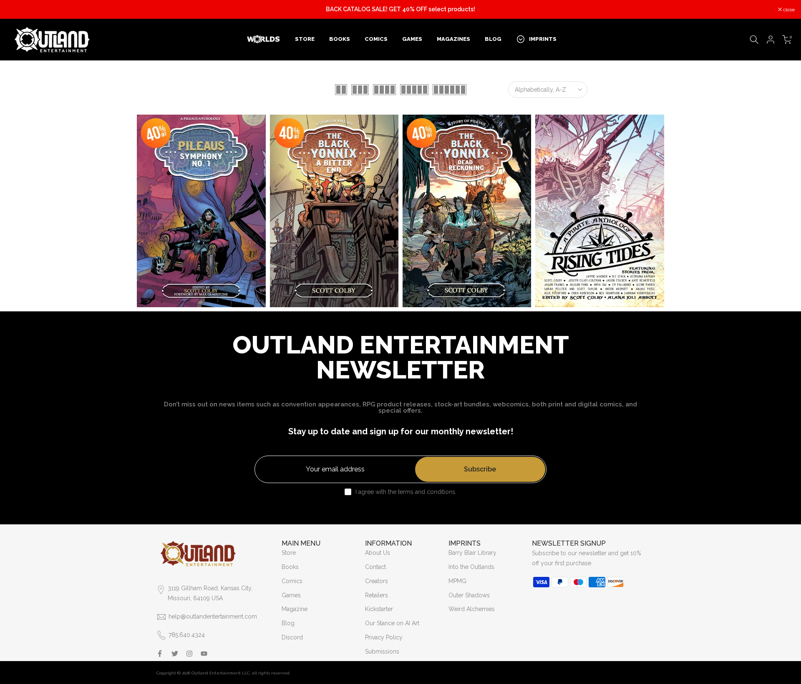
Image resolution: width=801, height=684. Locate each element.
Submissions (382, 651)
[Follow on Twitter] (174, 654)
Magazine (294, 609)
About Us (377, 552)
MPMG (457, 581)
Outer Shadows (469, 595)
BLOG (493, 39)
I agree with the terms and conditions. (405, 492)
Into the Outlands (471, 567)
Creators (376, 581)
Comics (292, 581)
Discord (292, 637)
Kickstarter (379, 609)
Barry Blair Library (472, 552)
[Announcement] (400, 10)
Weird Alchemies (471, 609)
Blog (288, 623)
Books (290, 567)
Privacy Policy (384, 637)
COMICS (376, 39)
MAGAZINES (453, 39)
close (16, 9)
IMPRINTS (543, 39)
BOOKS (339, 39)
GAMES (412, 39)
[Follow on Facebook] (159, 654)
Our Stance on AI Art (392, 623)
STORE (305, 39)
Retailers (376, 595)
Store (289, 552)
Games (291, 595)
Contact (375, 567)
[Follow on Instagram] (189, 654)
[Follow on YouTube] (204, 654)
